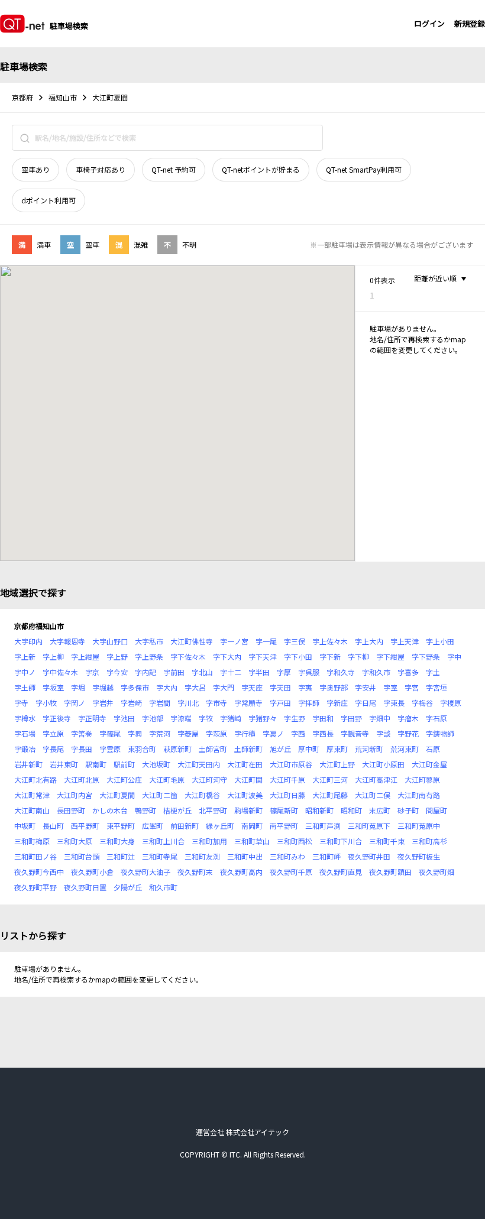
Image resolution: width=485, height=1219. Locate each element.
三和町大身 (117, 841)
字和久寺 (340, 672)
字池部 (152, 718)
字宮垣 (436, 687)
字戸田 (280, 703)
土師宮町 (213, 749)
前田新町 (184, 826)
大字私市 (149, 641)
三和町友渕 (202, 856)
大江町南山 (32, 810)
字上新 (24, 656)
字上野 (117, 656)
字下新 (330, 656)
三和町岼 (326, 856)
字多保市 (135, 687)
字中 (454, 656)
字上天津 (404, 641)
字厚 (284, 672)
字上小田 (440, 641)
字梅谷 (422, 703)
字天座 (252, 687)
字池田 (124, 718)
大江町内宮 (74, 795)
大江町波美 (245, 795)
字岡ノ (74, 703)
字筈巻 (81, 733)
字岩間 (159, 703)
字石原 (436, 718)
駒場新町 (248, 810)
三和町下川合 (340, 841)
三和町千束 (387, 841)
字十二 (230, 672)
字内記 (145, 672)
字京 (92, 672)
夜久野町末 (195, 872)
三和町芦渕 (323, 826)
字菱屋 (188, 733)
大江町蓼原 (422, 779)
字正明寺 (92, 718)
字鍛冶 (24, 749)
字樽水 (24, 718)
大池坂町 (156, 764)
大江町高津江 (376, 779)
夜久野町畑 (436, 872)
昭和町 (351, 810)
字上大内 (369, 641)
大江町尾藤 (330, 795)
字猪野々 (262, 718)
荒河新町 (369, 749)
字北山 (202, 672)
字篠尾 (110, 733)
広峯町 (152, 826)
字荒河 (159, 733)
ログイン (429, 23)
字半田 (259, 672)
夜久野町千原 (291, 872)
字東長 (394, 703)
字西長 (323, 733)
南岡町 (252, 826)
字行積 (245, 733)
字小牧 (46, 703)
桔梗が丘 (177, 810)
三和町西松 (294, 841)
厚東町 (337, 749)
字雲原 (110, 749)
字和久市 (376, 672)
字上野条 (149, 656)
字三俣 (294, 641)
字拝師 (308, 703)
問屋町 (436, 810)
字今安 (117, 672)
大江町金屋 (429, 764)
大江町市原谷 (291, 764)
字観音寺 (355, 733)
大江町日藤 (287, 795)
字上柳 (53, 656)
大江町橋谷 (202, 795)
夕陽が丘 (128, 887)
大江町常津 (32, 795)
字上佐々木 (330, 641)
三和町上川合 (163, 841)
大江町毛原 (167, 779)
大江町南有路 (418, 795)
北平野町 (213, 810)
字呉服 (308, 672)
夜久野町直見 (340, 872)
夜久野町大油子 (145, 872)
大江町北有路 (35, 779)
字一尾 (266, 641)
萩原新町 (177, 749)
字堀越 (103, 687)
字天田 (280, 687)
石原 (433, 749)
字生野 (294, 718)
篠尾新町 (284, 810)
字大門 (223, 687)
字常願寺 (248, 703)
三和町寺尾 (159, 856)
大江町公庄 (124, 779)
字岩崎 (131, 703)
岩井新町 (28, 764)
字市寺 (216, 703)
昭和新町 (319, 810)
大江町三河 (330, 779)
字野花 (408, 733)
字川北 (188, 703)
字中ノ (24, 672)
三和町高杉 (429, 841)
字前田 (174, 672)
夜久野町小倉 (92, 872)
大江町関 (248, 779)
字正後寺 (57, 718)
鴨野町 (145, 810)
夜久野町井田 (369, 856)
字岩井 (103, 703)
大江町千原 (287, 779)
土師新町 (248, 749)
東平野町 (120, 826)
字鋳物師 (440, 733)
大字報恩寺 (67, 641)
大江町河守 (209, 779)
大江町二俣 (372, 795)
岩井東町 (64, 764)
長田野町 (71, 810)
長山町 (53, 826)
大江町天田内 (198, 764)
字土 (433, 672)
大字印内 (28, 641)
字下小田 (298, 656)
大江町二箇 (159, 795)
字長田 (81, 749)
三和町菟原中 (418, 826)
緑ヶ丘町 (220, 826)
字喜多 (408, 672)
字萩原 (216, 733)
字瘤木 (408, 718)
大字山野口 (110, 641)
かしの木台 (110, 810)
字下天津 (262, 656)
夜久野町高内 (241, 872)
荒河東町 (404, 749)
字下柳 (358, 656)
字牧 (206, 718)
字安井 (365, 687)
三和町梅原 (32, 841)
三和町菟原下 (369, 826)
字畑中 (379, 718)
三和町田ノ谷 (35, 856)
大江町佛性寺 (191, 641)
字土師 (24, 687)
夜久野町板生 (418, 856)
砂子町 (408, 810)
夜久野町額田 (390, 872)
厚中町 (308, 749)
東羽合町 (142, 749)
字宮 (412, 687)
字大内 (166, 687)
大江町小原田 (383, 764)
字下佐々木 (188, 656)
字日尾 (365, 703)
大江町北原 (81, 779)
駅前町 (124, 764)
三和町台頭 (81, 856)
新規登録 (469, 23)
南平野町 (284, 826)
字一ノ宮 (234, 641)
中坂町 (24, 826)
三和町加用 (209, 841)
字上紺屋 (85, 656)
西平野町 (85, 826)
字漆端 (181, 718)
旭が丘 (280, 749)
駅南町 (95, 764)
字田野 (351, 718)
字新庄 (337, 703)
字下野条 (426, 656)
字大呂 (195, 687)
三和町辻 (120, 856)
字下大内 (227, 656)
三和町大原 (74, 841)
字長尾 (53, 749)
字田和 (323, 718)
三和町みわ (287, 856)
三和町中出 (245, 856)
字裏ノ (273, 733)
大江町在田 (245, 764)
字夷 (305, 687)
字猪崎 (230, 718)
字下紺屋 (390, 656)
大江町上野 (337, 764)
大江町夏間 (117, 795)
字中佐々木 (60, 672)
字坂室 (53, 687)
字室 (390, 687)
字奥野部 (333, 687)
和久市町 (163, 887)
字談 (383, 733)
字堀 (78, 687)
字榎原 (450, 703)
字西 (298, 733)
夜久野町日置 (85, 887)
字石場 (24, 733)
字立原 (53, 733)
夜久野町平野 (35, 887)
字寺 (21, 703)
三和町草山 (252, 841)
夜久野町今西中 (39, 872)
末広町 (379, 810)
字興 (135, 733)
